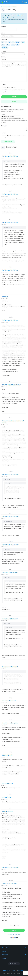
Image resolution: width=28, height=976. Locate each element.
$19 (8, 934)
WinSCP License (6, 970)
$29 (11, 934)
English (14, 963)
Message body (4, 39)
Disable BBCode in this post (10, 87)
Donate (14, 930)
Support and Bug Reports (10, 6)
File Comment (4, 125)
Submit (14, 96)
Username (3, 26)
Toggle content (14, 948)
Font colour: (3, 51)
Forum (2, 6)
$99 (16, 934)
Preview (14, 101)
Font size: (3, 56)
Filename (3, 114)
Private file (14, 137)
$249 (19, 934)
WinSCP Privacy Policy (18, 970)
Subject (2, 33)
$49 (13, 934)
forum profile (21, 260)
